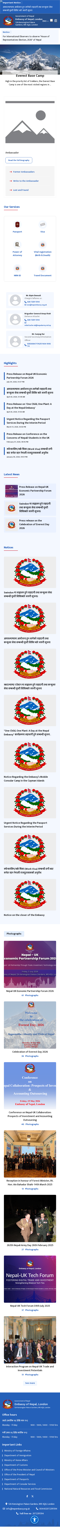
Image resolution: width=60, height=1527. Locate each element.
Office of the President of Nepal (19, 1475)
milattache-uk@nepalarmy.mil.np (38, 325)
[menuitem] (30, 1425)
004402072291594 (48, 1509)
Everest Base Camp (30, 76)
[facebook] (27, 1496)
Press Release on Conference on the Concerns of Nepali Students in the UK (28, 436)
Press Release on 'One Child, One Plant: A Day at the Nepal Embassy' (29, 406)
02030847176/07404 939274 (39, 345)
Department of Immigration (17, 1455)
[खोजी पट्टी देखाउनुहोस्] (51, 20)
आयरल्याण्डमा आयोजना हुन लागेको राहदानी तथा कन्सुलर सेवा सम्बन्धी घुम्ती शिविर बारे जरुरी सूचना (27, 8)
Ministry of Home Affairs (16, 1460)
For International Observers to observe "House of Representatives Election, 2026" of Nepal (26, 38)
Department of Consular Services (20, 1484)
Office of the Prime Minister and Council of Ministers (29, 1470)
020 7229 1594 (33, 302)
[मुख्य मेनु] (55, 20)
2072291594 (32, 1513)
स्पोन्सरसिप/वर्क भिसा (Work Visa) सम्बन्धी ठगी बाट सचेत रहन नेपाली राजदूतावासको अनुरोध (29, 451)
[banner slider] (30, 59)
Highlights (10, 363)
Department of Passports (16, 1479)
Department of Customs (16, 1465)
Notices (8, 547)
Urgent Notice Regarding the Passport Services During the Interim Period (28, 421)
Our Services (12, 207)
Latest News (12, 474)
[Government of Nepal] (8, 20)
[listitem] (17, 227)
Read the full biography (18, 160)
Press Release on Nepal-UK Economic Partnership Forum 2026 (27, 376)
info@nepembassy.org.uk (18, 1509)
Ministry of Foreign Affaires (17, 1451)
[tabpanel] (30, 1158)
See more (30, 1383)
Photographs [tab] (14, 934)
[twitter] (32, 1496)
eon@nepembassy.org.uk (37, 305)
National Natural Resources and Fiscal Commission (28, 1489)
